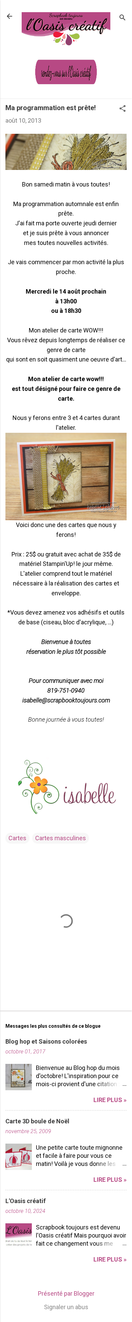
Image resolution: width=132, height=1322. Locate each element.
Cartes (17, 838)
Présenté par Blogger (66, 1293)
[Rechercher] (122, 18)
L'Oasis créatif (25, 1200)
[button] (122, 109)
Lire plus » (110, 1099)
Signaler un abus (66, 1307)
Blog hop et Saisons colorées (46, 1041)
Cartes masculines (60, 838)
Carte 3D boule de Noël (37, 1121)
